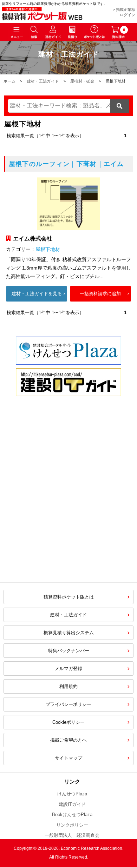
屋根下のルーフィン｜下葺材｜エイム (66, 163)
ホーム (9, 81)
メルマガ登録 (68, 668)
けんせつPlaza (72, 793)
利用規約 (68, 686)
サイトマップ (68, 758)
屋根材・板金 (82, 81)
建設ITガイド (72, 804)
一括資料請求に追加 (100, 293)
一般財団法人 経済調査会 (72, 835)
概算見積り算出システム (69, 632)
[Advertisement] (68, 503)
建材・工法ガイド (43, 81)
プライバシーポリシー (68, 704)
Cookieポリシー (68, 722)
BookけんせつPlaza (72, 814)
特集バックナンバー (68, 650)
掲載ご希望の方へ (68, 740)
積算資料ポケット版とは (69, 597)
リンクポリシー (72, 825)
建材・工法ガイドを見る (37, 293)
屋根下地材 (47, 249)
